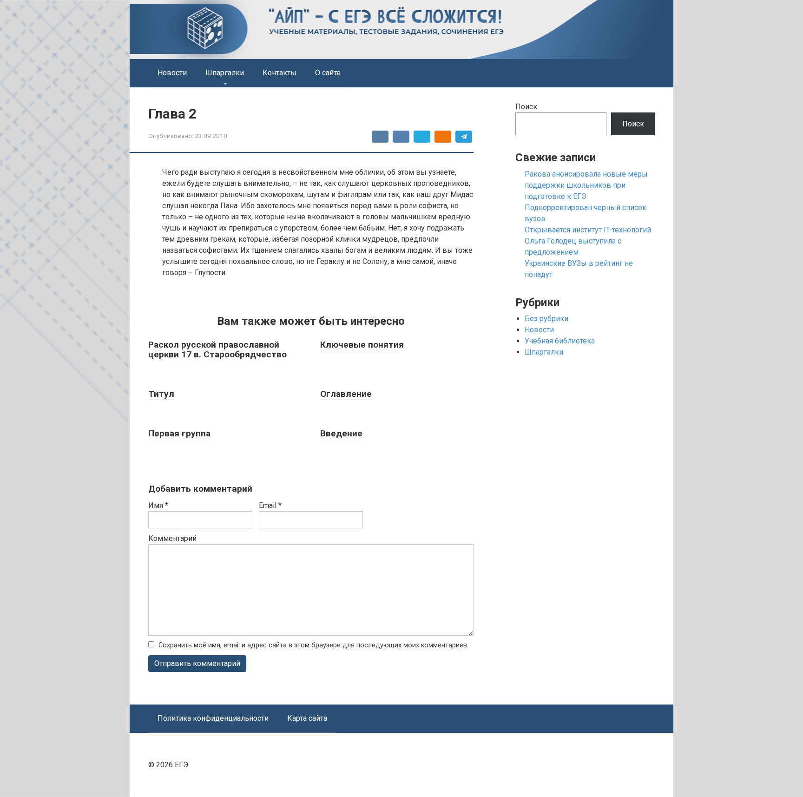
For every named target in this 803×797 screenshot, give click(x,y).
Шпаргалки (224, 72)
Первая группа (179, 433)
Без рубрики (546, 318)
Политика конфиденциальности (213, 718)
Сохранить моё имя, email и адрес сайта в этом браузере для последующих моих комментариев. (313, 645)
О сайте (328, 72)
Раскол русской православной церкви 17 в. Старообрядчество (217, 349)
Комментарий (172, 538)
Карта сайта (307, 718)
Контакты (279, 72)
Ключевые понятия (362, 344)
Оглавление (346, 394)
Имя (158, 505)
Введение (341, 433)
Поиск (526, 106)
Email (270, 505)
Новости (172, 72)
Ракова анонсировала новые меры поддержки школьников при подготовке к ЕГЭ (586, 185)
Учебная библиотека (560, 340)
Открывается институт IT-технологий (588, 229)
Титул (161, 394)
